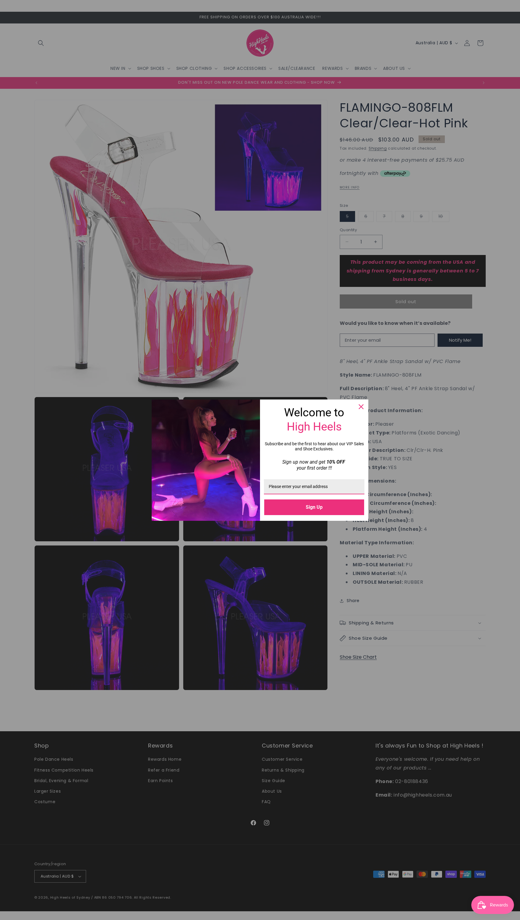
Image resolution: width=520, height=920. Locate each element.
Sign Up (314, 507)
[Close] (361, 406)
